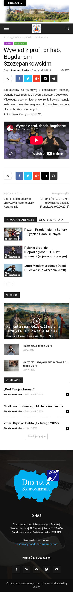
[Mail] (36, 569)
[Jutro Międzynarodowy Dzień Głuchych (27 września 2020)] (13, 270)
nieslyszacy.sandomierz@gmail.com (36, 544)
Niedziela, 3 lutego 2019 (37, 345)
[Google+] (26, 569)
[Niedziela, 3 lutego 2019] (11, 349)
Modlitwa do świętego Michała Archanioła (33, 406)
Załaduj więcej (35, 436)
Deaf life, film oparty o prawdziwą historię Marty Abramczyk (19, 202)
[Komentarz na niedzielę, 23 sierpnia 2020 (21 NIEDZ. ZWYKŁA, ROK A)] (36, 321)
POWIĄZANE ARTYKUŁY (20, 219)
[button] (68, 28)
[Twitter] (46, 569)
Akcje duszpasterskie (12, 256)
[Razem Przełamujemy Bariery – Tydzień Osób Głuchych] (13, 234)
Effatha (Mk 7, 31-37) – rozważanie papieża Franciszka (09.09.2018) (54, 202)
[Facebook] (16, 569)
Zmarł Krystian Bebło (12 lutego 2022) (31, 423)
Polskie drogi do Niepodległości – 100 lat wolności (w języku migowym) (45, 252)
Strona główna (11, 37)
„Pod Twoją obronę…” (19, 389)
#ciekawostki (41, 37)
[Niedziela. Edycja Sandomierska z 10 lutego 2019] (11, 365)
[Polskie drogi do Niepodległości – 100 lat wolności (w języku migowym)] (13, 252)
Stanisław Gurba (19, 70)
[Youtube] (56, 569)
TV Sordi (26, 37)
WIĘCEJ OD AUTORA (51, 219)
